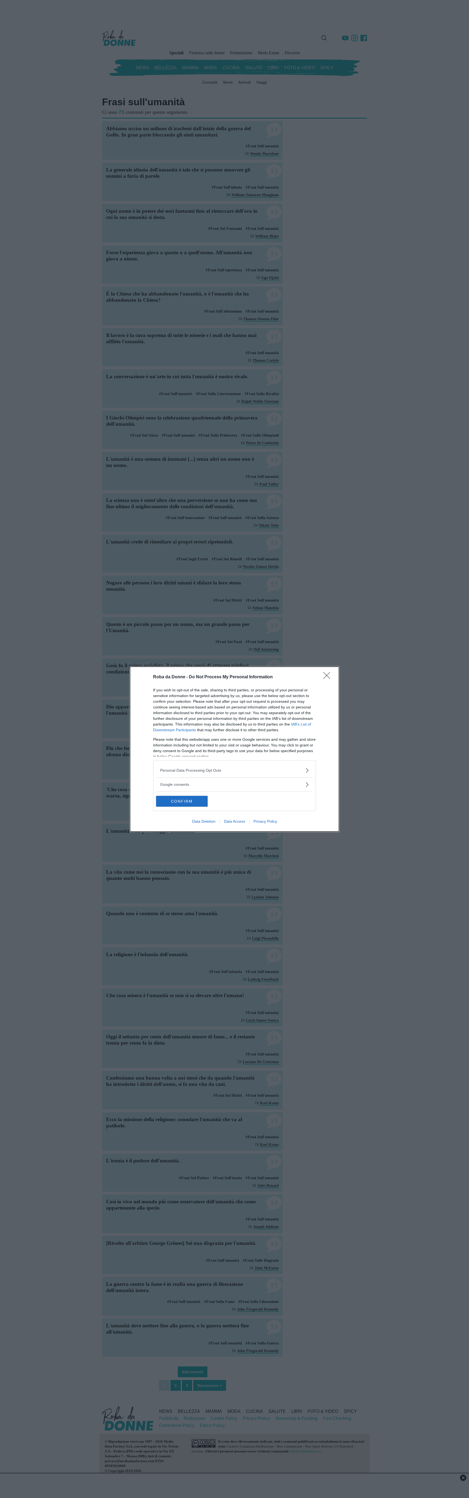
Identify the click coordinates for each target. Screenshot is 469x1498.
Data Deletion (204, 821)
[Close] (328, 677)
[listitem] (234, 770)
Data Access (234, 821)
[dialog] (234, 749)
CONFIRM (182, 801)
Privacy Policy (265, 821)
